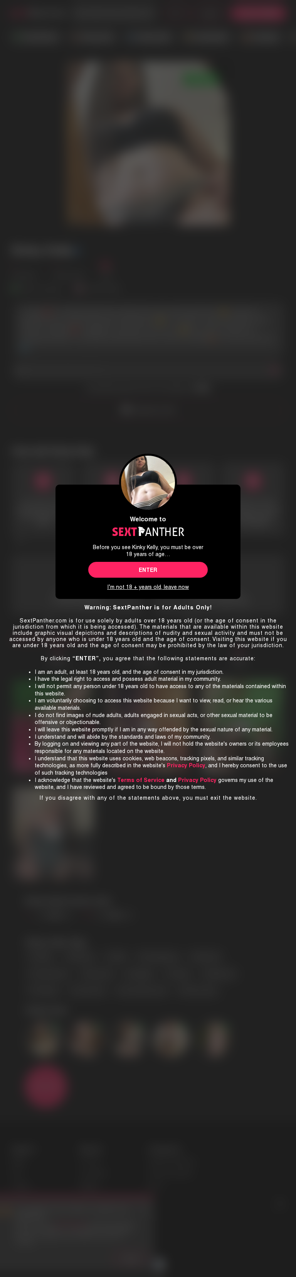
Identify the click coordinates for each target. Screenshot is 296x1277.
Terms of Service (141, 780)
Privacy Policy (197, 780)
